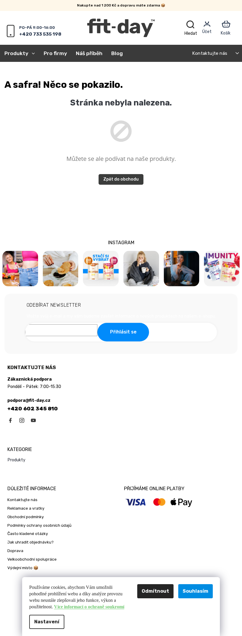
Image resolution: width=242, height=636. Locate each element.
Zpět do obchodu (121, 179)
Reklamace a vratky (26, 508)
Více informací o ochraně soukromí (89, 606)
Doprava (15, 550)
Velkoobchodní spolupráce (32, 559)
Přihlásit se (123, 332)
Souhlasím (195, 591)
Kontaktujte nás (209, 53)
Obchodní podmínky (25, 516)
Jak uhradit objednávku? (30, 542)
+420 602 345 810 (32, 409)
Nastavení (46, 622)
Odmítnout (155, 591)
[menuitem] (21, 53)
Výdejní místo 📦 (22, 567)
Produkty (16, 459)
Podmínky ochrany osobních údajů (39, 525)
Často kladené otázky (27, 533)
